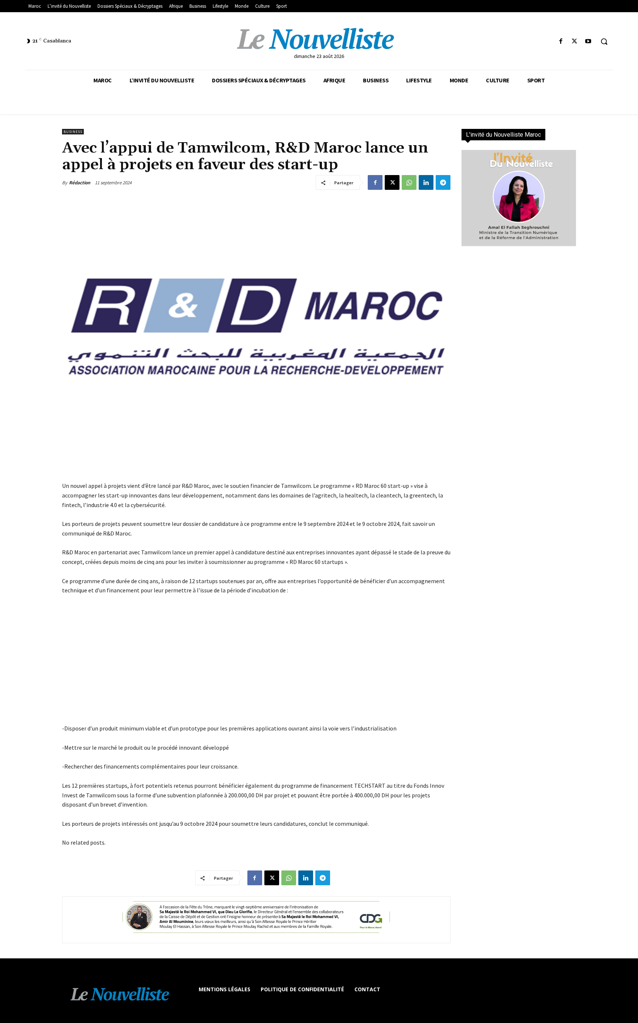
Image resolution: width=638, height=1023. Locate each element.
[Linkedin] (426, 182)
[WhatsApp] (409, 182)
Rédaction (79, 182)
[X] (575, 42)
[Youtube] (588, 42)
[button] (604, 41)
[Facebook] (561, 42)
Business (73, 131)
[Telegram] (443, 182)
